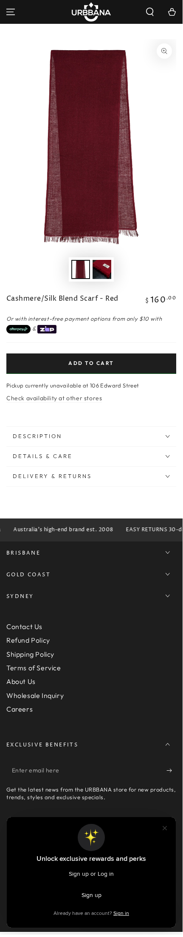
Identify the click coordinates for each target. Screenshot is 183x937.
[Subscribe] (171, 770)
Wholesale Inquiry (35, 695)
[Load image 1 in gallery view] (80, 269)
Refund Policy (28, 640)
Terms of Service (33, 668)
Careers (19, 709)
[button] (150, 12)
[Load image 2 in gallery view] (102, 269)
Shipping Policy (30, 654)
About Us (21, 681)
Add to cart (91, 363)
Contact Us (24, 626)
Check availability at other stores (54, 398)
